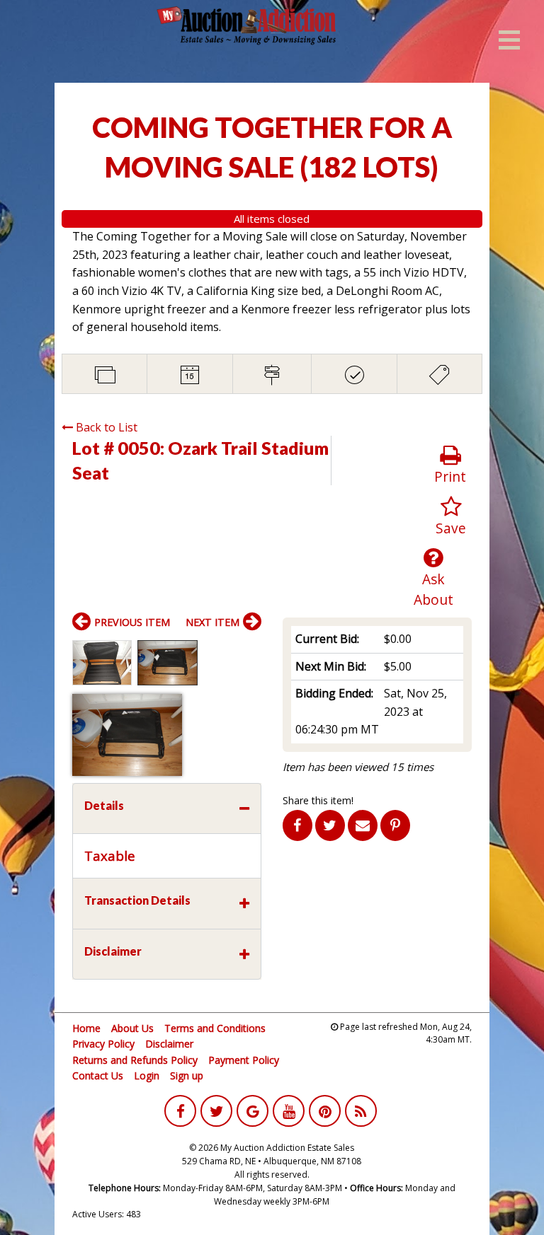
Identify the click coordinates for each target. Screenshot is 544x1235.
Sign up (186, 1075)
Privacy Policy (103, 1043)
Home (86, 1028)
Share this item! (318, 800)
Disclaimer (169, 1043)
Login (146, 1075)
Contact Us (97, 1075)
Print (450, 476)
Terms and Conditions (215, 1028)
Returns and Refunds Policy (135, 1060)
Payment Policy (243, 1060)
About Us (132, 1028)
